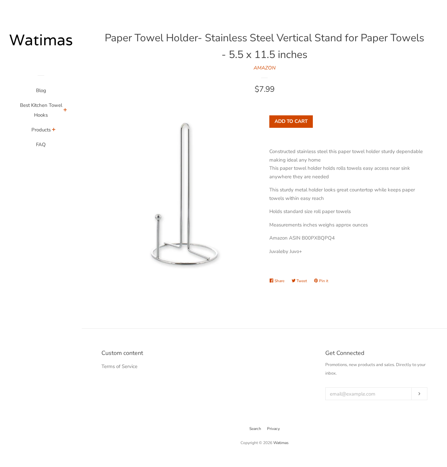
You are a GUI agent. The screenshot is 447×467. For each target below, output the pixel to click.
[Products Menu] (54, 130)
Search (255, 428)
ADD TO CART (291, 121)
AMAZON (265, 68)
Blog (41, 90)
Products (41, 129)
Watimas (281, 442)
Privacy (273, 428)
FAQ (41, 144)
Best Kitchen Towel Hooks (41, 110)
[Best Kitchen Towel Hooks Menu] (65, 111)
